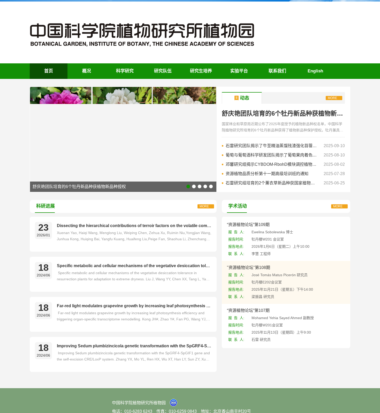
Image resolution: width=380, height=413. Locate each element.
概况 (86, 71)
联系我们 (277, 71)
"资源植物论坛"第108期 (248, 267)
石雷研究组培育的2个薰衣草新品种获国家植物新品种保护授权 (272, 183)
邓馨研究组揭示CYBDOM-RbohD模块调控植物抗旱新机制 (272, 164)
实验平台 (239, 71)
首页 (48, 71)
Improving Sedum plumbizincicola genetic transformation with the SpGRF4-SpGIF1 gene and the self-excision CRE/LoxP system (134, 346)
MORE (332, 98)
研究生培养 (201, 71)
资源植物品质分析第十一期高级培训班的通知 (267, 173)
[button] (188, 186)
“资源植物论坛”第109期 (248, 224)
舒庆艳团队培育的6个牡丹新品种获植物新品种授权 (79, 186)
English (315, 71)
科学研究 (125, 71)
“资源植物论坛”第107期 (248, 310)
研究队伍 (163, 71)
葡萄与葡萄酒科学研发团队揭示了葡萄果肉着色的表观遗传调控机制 (272, 155)
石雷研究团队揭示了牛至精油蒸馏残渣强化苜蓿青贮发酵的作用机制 (272, 146)
